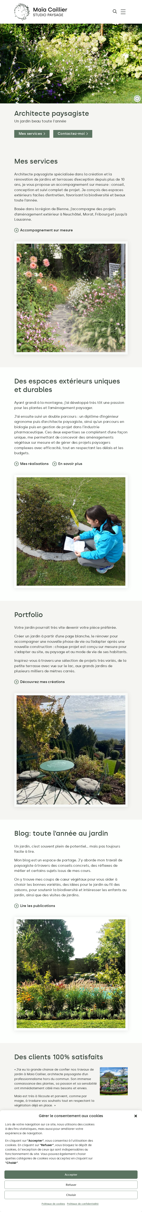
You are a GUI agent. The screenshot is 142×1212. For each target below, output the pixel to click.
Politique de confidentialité (83, 1203)
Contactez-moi (71, 133)
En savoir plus (70, 464)
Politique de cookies (53, 1203)
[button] (136, 1116)
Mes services (30, 133)
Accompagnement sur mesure (46, 230)
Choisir (71, 1195)
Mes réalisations (34, 464)
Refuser (71, 1185)
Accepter (71, 1174)
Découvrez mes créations (42, 682)
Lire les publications (37, 906)
